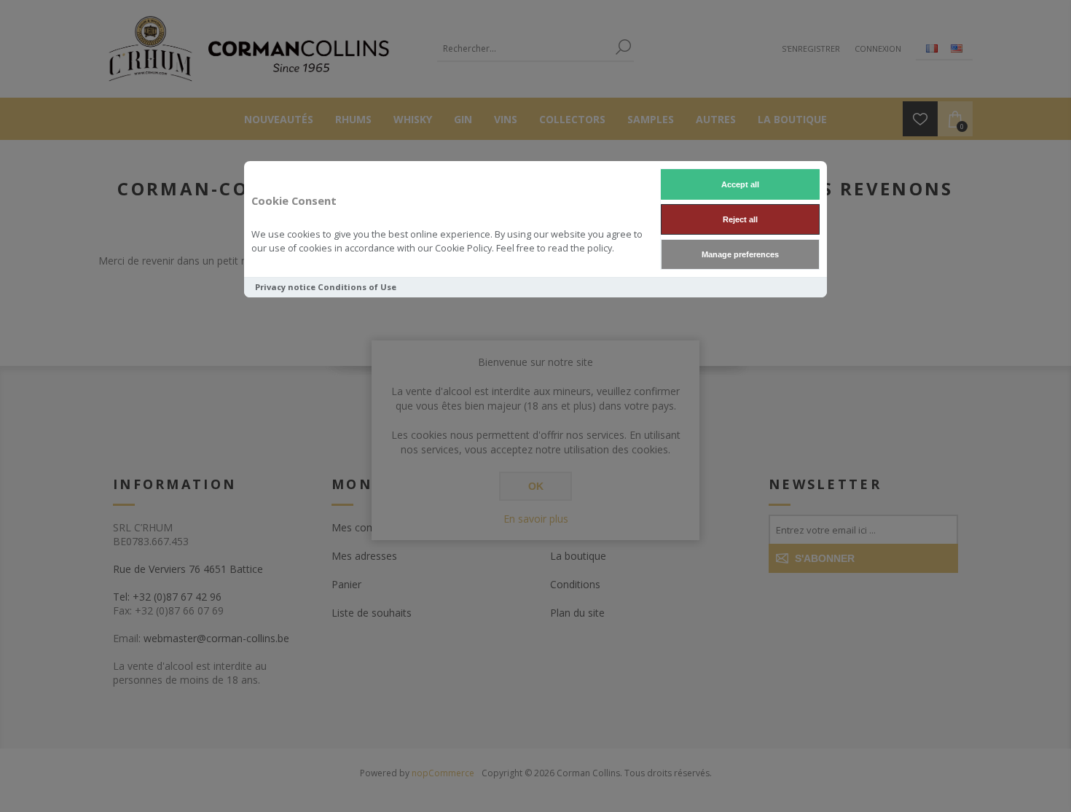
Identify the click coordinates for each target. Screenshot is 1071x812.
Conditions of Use (357, 286)
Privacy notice (285, 286)
